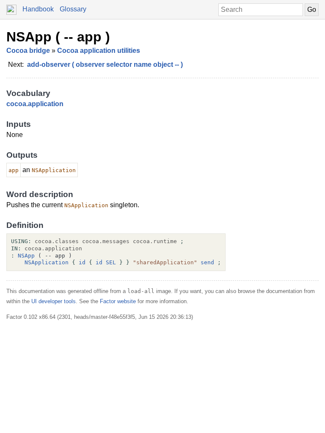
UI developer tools (53, 301)
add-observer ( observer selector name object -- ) (105, 64)
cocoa (16, 103)
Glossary (73, 9)
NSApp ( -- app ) (58, 36)
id (82, 262)
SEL (111, 262)
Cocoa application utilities (98, 50)
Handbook (38, 9)
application (45, 103)
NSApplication (47, 262)
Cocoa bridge (28, 50)
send (207, 262)
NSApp (26, 255)
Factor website (118, 301)
